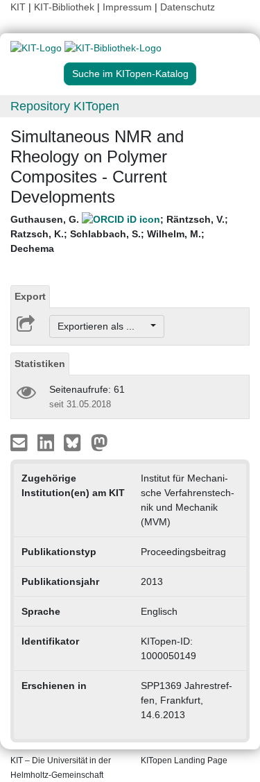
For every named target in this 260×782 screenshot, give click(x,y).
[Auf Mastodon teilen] (99, 442)
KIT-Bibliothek (65, 6)
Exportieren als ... (103, 326)
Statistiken (40, 363)
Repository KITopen (64, 106)
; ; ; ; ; (119, 234)
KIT (18, 6)
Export (30, 296)
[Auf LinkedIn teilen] (47, 442)
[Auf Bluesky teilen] (76, 442)
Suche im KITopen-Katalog (130, 73)
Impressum (127, 6)
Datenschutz (187, 6)
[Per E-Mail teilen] (20, 442)
